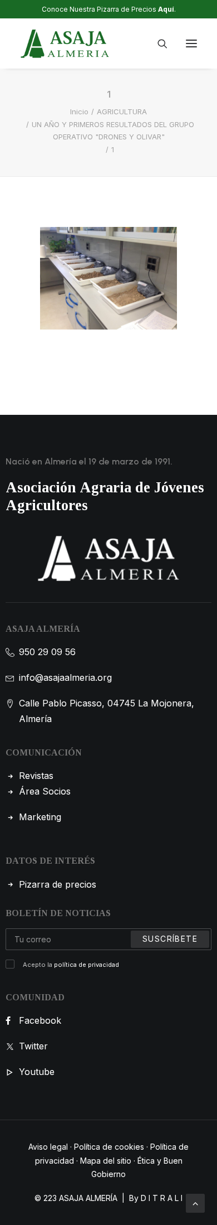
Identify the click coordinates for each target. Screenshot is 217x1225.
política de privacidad (86, 965)
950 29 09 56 (47, 651)
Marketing (40, 816)
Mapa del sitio (105, 1160)
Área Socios (45, 791)
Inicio (79, 111)
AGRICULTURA (122, 111)
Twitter (33, 1046)
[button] (191, 43)
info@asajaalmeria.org (65, 677)
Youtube (37, 1071)
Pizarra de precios (57, 884)
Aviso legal (48, 1146)
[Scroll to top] (195, 1202)
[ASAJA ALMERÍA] (65, 43)
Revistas (36, 775)
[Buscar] (157, 43)
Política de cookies (109, 1146)
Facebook (40, 1020)
